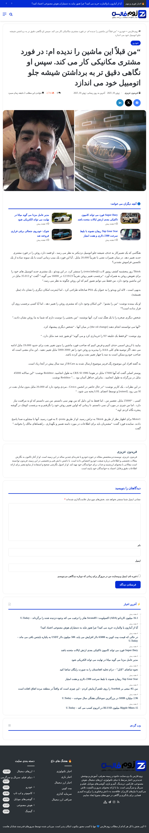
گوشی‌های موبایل (23, 799)
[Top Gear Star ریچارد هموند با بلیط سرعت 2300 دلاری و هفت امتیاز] (130, 234)
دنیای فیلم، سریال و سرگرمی (16, 777)
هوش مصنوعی (24, 805)
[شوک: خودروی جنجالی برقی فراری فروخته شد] (62, 234)
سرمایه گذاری (64, 794)
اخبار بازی (66, 777)
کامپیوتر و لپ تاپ (22, 793)
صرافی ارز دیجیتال (62, 799)
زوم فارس (133, 31)
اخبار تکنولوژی (64, 771)
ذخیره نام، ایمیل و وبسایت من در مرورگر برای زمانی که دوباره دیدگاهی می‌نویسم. (97, 576)
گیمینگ (28, 811)
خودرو (123, 31)
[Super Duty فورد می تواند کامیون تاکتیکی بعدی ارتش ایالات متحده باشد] (130, 218)
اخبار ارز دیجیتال (63, 782)
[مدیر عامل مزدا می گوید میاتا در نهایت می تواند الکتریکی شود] (62, 218)
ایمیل (138, 560)
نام (139, 545)
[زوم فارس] (129, 14)
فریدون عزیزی (131, 93)
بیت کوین (67, 788)
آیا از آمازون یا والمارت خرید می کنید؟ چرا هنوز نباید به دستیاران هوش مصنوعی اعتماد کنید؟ (77, 3)
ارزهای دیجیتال (24, 771)
